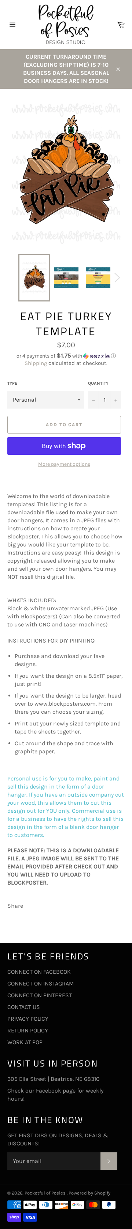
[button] (66, 355)
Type (12, 383)
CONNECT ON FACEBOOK (39, 971)
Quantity (98, 383)
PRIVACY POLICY (27, 1018)
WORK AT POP (25, 1042)
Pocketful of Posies (46, 1193)
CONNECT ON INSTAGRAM (40, 983)
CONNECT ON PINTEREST (39, 995)
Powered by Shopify (89, 1193)
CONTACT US (23, 1006)
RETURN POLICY (27, 1030)
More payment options (64, 464)
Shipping (36, 363)
